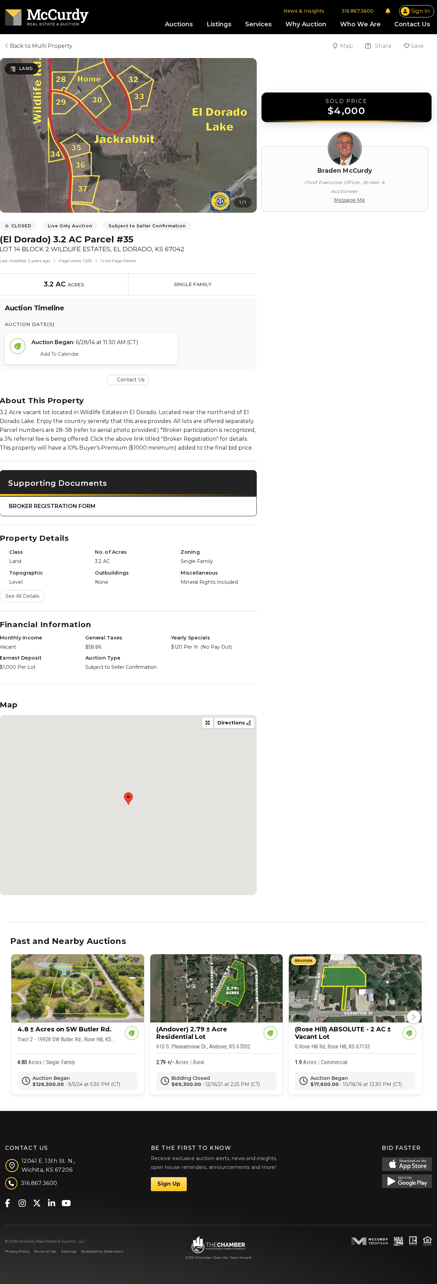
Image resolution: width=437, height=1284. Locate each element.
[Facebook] (7, 1203)
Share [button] (382, 46)
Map (347, 46)
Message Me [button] (349, 200)
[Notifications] (388, 11)
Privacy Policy (17, 1251)
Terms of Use (45, 1251)
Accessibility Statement (102, 1251)
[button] (128, 379)
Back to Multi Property (40, 46)
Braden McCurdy (345, 170)
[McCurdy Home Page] (46, 15)
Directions (231, 723)
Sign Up (168, 1184)
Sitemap (68, 1251)
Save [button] (416, 46)
